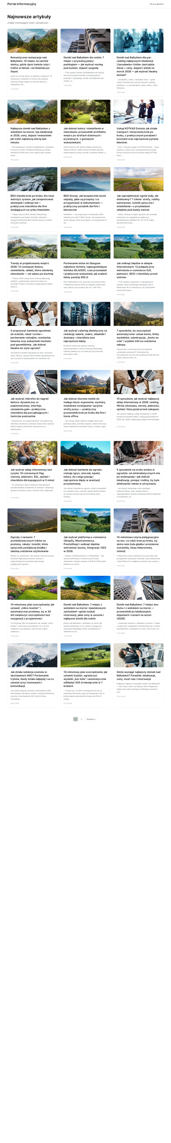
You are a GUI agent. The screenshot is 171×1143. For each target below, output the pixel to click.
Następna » (91, 719)
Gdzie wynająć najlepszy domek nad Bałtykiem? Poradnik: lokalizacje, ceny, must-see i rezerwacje (138, 676)
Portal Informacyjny (21, 4)
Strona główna (157, 4)
